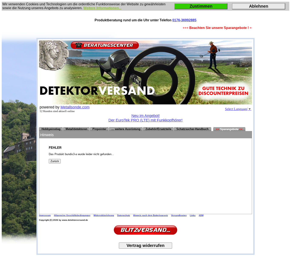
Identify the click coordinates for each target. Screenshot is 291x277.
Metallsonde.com (75, 107)
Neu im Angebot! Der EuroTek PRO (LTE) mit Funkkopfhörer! (145, 118)
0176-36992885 (184, 20)
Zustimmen (201, 6)
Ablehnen (258, 6)
